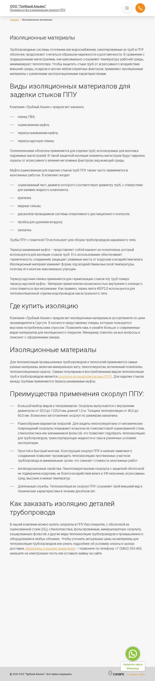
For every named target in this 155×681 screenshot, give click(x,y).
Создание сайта (136, 674)
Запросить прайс (140, 8)
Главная (14, 20)
